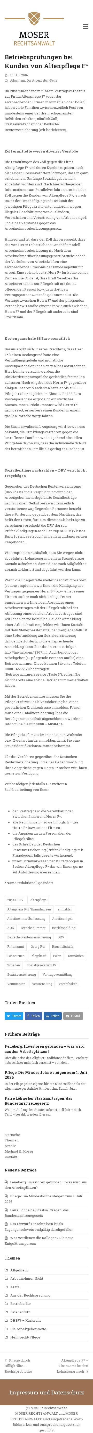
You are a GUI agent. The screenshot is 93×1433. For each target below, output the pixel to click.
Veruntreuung (42, 984)
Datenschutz (20, 1312)
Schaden (13, 965)
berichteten (55, 129)
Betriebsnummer (33, 928)
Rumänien (76, 956)
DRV (61, 937)
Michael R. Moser (19, 1151)
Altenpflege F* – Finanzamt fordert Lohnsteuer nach (72, 1366)
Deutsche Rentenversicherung (29, 937)
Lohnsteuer (15, 956)
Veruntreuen (16, 984)
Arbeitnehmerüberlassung (26, 918)
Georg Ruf (38, 946)
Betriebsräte (20, 1303)
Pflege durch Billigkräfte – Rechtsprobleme (18, 1366)
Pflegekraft (38, 956)
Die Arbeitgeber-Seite (42, 80)
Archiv (10, 1145)
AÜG (10, 928)
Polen (57, 956)
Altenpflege (38, 900)
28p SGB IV (15, 900)
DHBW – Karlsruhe (26, 1320)
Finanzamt (15, 946)
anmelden (65, 909)
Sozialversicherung (21, 974)
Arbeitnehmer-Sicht (26, 1278)
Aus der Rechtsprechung (30, 1295)
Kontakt (11, 1157)
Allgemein (17, 80)
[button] (85, 26)
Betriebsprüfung (63, 928)
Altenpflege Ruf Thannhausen (29, 909)
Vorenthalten (68, 984)
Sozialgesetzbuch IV (41, 965)
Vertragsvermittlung (58, 974)
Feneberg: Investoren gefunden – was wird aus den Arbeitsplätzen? (44, 1049)
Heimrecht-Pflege (25, 1337)
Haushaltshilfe (62, 946)
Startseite (12, 1134)
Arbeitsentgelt (62, 918)
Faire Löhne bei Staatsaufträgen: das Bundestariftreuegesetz (38, 1101)
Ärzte (15, 1287)
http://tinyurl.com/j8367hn (26, 652)
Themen (12, 1140)
